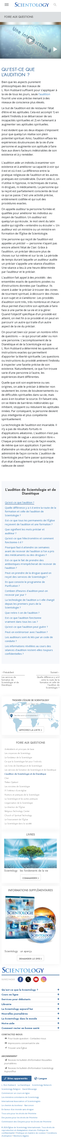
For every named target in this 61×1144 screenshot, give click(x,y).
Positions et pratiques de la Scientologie (22, 794)
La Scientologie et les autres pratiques (21, 798)
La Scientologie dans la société (18, 823)
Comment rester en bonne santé (20, 1028)
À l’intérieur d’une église (15, 790)
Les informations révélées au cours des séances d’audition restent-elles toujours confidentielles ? (29, 649)
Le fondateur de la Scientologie (18, 757)
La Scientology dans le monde (19, 1018)
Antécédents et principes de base (19, 749)
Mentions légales (21, 1136)
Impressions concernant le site (23, 1043)
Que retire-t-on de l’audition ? (22, 612)
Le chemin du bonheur (12, 1105)
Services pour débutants (16, 999)
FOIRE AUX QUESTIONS (30, 743)
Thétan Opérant (11, 782)
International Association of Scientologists (21, 1101)
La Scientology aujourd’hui (17, 1009)
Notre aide (8, 1023)
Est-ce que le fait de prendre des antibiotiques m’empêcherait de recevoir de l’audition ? (30, 563)
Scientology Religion (11, 1089)
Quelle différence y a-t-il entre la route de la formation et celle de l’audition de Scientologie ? (30, 511)
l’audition (44, 94)
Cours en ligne (10, 994)
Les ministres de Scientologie (17, 786)
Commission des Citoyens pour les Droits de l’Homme (26, 1121)
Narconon (29, 1105)
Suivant (54, 672)
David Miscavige (29, 1089)
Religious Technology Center (17, 811)
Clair (7, 778)
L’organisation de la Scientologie (19, 802)
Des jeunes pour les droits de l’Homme (19, 1117)
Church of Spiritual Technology (18, 815)
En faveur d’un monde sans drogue (18, 1109)
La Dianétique (24, 1085)
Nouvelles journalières (15, 1013)
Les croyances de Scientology (17, 753)
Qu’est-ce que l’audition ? (19, 502)
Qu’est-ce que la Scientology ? (20, 990)
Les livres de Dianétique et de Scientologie (23, 765)
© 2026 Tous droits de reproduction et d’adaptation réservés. (28, 1128)
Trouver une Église (17, 1047)
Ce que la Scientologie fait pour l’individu (23, 761)
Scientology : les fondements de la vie (26, 871)
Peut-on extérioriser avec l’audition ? (26, 632)
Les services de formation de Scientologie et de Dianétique (10, 681)
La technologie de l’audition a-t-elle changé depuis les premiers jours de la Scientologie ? (30, 603)
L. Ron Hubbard (9, 1085)
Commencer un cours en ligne (16, 1093)
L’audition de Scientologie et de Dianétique (25, 773)
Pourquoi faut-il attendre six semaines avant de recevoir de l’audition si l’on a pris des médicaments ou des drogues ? (29, 551)
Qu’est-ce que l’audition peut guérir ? (26, 626)
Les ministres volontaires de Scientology (20, 1097)
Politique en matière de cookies (30, 1133)
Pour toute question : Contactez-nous (26, 1038)
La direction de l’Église (15, 807)
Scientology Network (42, 1085)
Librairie (6, 1004)
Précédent (8, 672)
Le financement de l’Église (16, 819)
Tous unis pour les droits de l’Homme (19, 1113)
